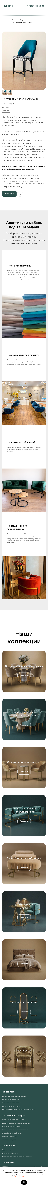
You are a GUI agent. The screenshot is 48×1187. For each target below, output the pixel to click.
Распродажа (24, 1051)
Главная (6, 20)
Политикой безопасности (24, 1177)
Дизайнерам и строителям (11, 1103)
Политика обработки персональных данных (17, 1156)
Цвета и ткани (7, 1150)
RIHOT (8, 6)
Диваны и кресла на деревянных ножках (16, 1123)
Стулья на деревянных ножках (31, 20)
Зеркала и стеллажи (24, 1003)
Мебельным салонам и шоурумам (14, 1096)
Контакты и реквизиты (10, 1153)
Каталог (15, 20)
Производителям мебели (10, 1099)
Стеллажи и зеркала (9, 1140)
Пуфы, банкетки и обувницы (24, 858)
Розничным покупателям (11, 1106)
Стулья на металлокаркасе (24, 762)
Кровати (24, 955)
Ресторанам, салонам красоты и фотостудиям (18, 1109)
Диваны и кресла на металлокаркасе (15, 1129)
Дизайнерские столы (9, 1136)
